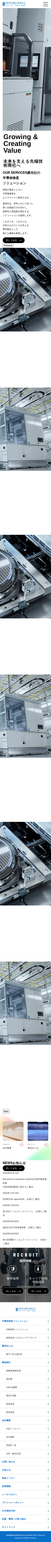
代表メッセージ (13, 1428)
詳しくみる (11, 240)
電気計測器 (11, 1395)
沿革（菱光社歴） (14, 1453)
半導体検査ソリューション (15, 1320)
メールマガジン (9, 1494)
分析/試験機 (11, 1387)
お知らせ (6, 1469)
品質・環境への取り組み (14, 1518)
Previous (8, 245)
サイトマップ (8, 1527)
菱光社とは (7, 1345)
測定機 (9, 1378)
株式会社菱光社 (14, 4)
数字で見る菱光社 (14, 1354)
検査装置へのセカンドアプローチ (21, 1337)
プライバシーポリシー (13, 1502)
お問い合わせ (8, 1461)
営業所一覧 (11, 1445)
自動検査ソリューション (17, 1329)
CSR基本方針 (9, 1510)
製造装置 (10, 1412)
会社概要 (6, 1420)
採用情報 (6, 1486)
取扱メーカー (8, 1477)
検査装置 (10, 1403)
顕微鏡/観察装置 (13, 1370)
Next (6, 1111)
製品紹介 (6, 1362)
